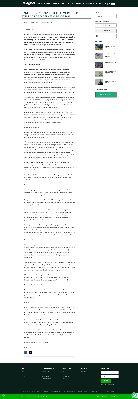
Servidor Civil (45, 371)
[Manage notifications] (3, 395)
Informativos (79, 3)
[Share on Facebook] (25, 352)
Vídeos (63, 371)
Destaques (64, 374)
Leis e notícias (105, 31)
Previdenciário (45, 376)
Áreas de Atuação (67, 3)
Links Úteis (84, 371)
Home (26, 22)
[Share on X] (30, 352)
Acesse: (114, 396)
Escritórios (56, 3)
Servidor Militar (46, 374)
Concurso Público (46, 378)
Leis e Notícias (46, 22)
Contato (99, 3)
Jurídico (103, 36)
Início (40, 3)
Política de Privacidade (102, 396)
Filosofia (47, 3)
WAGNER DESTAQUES (107, 25)
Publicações (90, 3)
